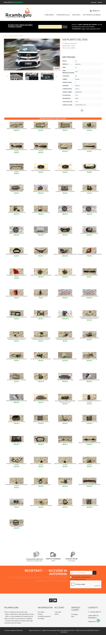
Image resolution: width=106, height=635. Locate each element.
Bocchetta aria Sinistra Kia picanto (65, 170)
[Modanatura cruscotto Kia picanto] (16, 311)
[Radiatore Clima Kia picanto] (41, 416)
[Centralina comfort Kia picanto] (89, 185)
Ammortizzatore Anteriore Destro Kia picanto (16, 150)
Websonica (20, 630)
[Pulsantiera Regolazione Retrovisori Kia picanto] (89, 395)
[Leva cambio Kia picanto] (41, 290)
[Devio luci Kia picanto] (41, 248)
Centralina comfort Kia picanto (89, 191)
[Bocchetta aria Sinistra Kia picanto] (65, 165)
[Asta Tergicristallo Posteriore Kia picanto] (89, 144)
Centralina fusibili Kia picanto (16, 212)
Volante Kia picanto (16, 526)
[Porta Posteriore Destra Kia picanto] (89, 374)
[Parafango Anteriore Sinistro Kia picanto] (65, 353)
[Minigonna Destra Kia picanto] (65, 290)
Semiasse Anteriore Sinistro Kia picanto (89, 442)
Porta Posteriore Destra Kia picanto (89, 379)
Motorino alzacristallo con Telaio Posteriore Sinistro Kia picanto (65, 338)
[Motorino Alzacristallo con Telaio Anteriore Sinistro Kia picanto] (16, 332)
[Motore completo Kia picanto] (65, 311)
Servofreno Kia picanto (65, 484)
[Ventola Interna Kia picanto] (65, 499)
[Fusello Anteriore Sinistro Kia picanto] (65, 269)
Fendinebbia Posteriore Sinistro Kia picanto (16, 276)
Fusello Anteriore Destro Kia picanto (40, 275)
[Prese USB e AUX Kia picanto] (41, 395)
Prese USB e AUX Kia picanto (40, 400)
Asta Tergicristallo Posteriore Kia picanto (89, 149)
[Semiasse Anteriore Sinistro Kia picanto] (89, 437)
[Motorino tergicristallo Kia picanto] (16, 353)
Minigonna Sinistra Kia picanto (89, 296)
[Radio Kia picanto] (16, 437)
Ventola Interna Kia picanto (65, 505)
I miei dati (58, 612)
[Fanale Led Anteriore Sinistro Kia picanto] (65, 248)
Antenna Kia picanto (65, 149)
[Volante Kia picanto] (16, 520)
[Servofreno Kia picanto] (65, 479)
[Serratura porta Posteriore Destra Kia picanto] (89, 458)
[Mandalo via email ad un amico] (82, 110)
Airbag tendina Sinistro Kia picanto (16, 128)
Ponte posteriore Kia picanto (65, 379)
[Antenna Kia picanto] (65, 144)
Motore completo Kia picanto (65, 317)
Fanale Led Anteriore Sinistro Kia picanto (65, 254)
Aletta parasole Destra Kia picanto (41, 128)
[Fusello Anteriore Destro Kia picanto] (41, 269)
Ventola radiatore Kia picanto (89, 505)
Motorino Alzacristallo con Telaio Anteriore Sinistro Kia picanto (16, 338)
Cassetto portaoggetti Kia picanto (65, 191)
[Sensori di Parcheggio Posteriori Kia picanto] (16, 458)
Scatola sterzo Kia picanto (65, 442)
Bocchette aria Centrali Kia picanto (89, 170)
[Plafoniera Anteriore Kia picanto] (16, 374)
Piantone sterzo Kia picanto (89, 359)
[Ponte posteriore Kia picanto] (65, 374)
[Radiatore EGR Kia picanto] (65, 416)
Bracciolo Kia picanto (16, 191)
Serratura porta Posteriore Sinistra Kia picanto (16, 485)
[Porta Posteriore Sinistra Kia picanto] (16, 395)
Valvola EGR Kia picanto (16, 505)
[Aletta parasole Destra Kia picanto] (41, 123)
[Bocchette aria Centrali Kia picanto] (89, 165)
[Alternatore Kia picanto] (89, 123)
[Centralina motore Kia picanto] (41, 206)
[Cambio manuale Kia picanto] (41, 185)
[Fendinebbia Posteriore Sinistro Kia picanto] (16, 269)
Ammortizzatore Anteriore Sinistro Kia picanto (41, 150)
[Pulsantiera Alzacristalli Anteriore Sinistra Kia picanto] (65, 395)
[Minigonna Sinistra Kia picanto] (89, 290)
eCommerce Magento (9, 630)
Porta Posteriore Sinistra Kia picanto (16, 400)
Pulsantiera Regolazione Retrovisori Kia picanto (89, 401)
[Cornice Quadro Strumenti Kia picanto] (16, 248)
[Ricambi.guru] (18, 13)
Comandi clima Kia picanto (65, 233)
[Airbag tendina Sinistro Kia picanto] (16, 123)
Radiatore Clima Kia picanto (41, 421)
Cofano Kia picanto (41, 233)
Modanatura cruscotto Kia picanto (16, 317)
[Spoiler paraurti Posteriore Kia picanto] (89, 479)
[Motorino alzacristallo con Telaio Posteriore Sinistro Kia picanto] (65, 332)
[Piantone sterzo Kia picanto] (89, 353)
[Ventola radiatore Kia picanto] (89, 499)
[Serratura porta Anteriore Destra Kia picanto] (41, 458)
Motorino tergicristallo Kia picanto (16, 359)
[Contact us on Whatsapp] (98, 620)
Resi (72, 616)
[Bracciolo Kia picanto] (16, 185)
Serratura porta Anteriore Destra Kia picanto (41, 464)
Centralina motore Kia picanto (41, 212)
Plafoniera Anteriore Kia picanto (16, 379)
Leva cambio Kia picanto (41, 296)
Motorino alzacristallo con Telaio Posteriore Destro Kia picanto (41, 338)
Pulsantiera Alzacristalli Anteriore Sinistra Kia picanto (65, 401)
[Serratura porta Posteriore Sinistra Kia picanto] (16, 479)
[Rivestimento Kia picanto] (41, 437)
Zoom (56, 68)
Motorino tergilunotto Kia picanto (41, 359)
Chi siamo (41, 612)
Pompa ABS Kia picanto (41, 379)
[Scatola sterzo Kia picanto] (65, 437)
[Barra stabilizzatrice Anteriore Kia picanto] (16, 165)
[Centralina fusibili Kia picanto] (16, 206)
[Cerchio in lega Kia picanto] (65, 206)
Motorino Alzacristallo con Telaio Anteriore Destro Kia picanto (89, 317)
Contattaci (74, 614)
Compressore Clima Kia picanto (89, 233)
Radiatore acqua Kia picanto (89, 421)
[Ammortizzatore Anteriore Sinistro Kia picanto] (41, 144)
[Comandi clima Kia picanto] (65, 227)
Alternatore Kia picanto (89, 128)
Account (93, 2)
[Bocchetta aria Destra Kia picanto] (41, 165)
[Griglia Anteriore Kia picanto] (89, 269)
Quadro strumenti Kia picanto (16, 421)
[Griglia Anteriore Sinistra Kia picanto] (16, 290)
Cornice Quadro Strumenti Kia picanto (16, 254)
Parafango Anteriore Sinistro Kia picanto (65, 359)
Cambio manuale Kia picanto (41, 191)
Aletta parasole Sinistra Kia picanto (65, 128)
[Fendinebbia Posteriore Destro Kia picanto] (89, 248)
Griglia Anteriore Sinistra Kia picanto (16, 296)
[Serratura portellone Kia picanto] (41, 479)
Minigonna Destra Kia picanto (65, 296)
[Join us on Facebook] (51, 600)
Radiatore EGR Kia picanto (65, 421)
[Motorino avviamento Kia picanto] (89, 332)
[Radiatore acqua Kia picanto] (89, 416)
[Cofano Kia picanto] (41, 227)
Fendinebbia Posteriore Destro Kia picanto (89, 254)
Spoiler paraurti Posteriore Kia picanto (89, 484)
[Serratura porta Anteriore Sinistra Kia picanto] (65, 458)
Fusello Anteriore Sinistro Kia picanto (65, 275)
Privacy (40, 614)
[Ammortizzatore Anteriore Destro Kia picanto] (16, 144)
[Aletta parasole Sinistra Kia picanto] (65, 123)
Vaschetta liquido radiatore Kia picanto (41, 505)
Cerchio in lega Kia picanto (65, 212)
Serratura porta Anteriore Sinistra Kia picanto (65, 464)
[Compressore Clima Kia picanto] (89, 227)
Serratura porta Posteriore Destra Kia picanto (89, 464)
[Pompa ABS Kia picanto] (41, 374)
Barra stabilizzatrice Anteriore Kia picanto (16, 171)
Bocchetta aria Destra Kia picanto (40, 170)
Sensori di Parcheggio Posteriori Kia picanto (16, 464)
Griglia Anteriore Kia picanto (89, 275)
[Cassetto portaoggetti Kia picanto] (65, 185)
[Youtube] (55, 600)
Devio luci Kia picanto (41, 254)
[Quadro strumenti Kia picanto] (16, 416)
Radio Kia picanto (16, 442)
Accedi (100, 2)
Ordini (56, 614)
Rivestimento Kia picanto (41, 442)
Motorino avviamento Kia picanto (89, 338)
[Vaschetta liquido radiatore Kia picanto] (41, 499)
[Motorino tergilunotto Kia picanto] (41, 353)
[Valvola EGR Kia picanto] (16, 499)
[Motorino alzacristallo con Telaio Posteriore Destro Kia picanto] (41, 332)
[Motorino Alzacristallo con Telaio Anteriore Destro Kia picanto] (89, 311)
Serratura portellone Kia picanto (40, 484)
